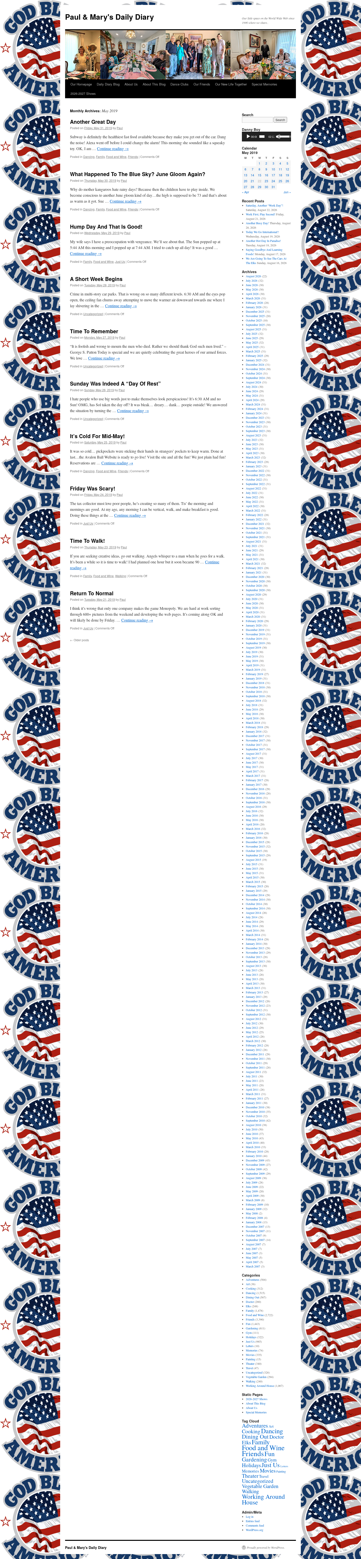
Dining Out (252, 1297)
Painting (250, 1359)
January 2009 (254, 1209)
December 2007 (255, 1226)
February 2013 (254, 992)
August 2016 (253, 806)
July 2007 (251, 1249)
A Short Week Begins (96, 278)
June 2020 (252, 603)
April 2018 (252, 718)
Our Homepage (81, 84)
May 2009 (252, 1191)
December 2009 (255, 1160)
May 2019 (252, 661)
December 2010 (255, 1107)
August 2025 (253, 329)
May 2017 (252, 767)
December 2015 (255, 842)
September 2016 (255, 802)
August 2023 (253, 435)
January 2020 (254, 625)
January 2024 (254, 413)
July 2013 (251, 970)
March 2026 (253, 298)
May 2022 (252, 501)
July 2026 (251, 280)
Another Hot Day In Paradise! (263, 241)
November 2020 (255, 581)
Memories (252, 1350)
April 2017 (252, 771)
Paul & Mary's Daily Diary (109, 16)
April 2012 (252, 1036)
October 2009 (254, 1169)
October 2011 (254, 1063)
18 (280, 175)
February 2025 (254, 356)
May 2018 (252, 714)
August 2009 (253, 1178)
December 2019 (255, 630)
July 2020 (251, 599)
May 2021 (252, 555)
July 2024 (251, 387)
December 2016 (255, 789)
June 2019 (252, 656)
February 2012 (254, 1045)
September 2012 (255, 1014)
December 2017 (255, 736)
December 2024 (255, 364)
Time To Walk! (87, 540)
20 (245, 181)
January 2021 (254, 572)
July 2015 (251, 864)
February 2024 (254, 409)
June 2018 (252, 709)
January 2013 (254, 997)
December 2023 (255, 417)
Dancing (89, 156)
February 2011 (254, 1098)
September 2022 (255, 484)
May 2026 (252, 289)
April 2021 (252, 559)
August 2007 (253, 1244)
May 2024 (252, 395)
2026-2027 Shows (83, 93)
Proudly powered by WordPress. (266, 1547)
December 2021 (255, 524)
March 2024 (253, 404)
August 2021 (253, 541)
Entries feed (253, 1521)
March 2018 (253, 722)
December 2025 (255, 311)
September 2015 (255, 855)
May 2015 (252, 873)
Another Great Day (93, 121)
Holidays (251, 1337)
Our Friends (202, 84)
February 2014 (254, 939)
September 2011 (255, 1067)
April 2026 (252, 294)
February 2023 (254, 462)
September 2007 (255, 1240)
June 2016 (252, 815)
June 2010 (252, 1134)
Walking (120, 576)
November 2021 (255, 528)
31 (273, 187)
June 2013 (252, 974)
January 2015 (254, 890)
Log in (249, 1516)
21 (252, 181)
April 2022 (252, 506)
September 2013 (255, 961)
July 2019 (251, 652)
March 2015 (253, 882)
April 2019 (252, 665)
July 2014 (251, 917)
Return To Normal (91, 593)
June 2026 (252, 285)
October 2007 (254, 1235)
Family (100, 156)
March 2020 (253, 616)
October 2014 (254, 904)
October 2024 (254, 373)
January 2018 (254, 731)
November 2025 (255, 316)
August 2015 (253, 860)
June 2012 (252, 1028)
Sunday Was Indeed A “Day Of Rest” (115, 383)
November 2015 (255, 846)
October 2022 (254, 479)
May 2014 (252, 926)
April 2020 (252, 612)
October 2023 (254, 426)
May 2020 (252, 608)
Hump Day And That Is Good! (106, 226)
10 (273, 169)
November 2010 (255, 1112)
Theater (250, 1363)
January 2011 (254, 1103)
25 (280, 181)
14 (252, 175)
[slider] (261, 136)
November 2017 (255, 740)
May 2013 (252, 979)
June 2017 (252, 762)
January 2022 (254, 519)
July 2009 (251, 1182)
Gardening (252, 1328)
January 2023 (254, 466)
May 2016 (252, 820)
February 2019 (254, 674)
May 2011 (252, 1085)
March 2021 (253, 563)
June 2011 (252, 1081)
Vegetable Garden (256, 1377)
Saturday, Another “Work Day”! (264, 205)
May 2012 (252, 1032)
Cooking (251, 1288)
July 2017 (251, 758)
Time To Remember (94, 331)
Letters (250, 1346)
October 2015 (254, 851)
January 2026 (254, 307)
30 (266, 187)
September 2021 (255, 537)
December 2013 (255, 948)
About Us (131, 84)
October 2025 (254, 320)
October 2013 (254, 957)
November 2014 (255, 899)
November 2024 (255, 369)
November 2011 (255, 1058)
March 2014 (253, 935)
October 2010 (254, 1116)
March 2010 (253, 1147)
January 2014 (254, 944)
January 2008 (254, 1222)
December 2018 (255, 683)
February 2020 (254, 621)
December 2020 (255, 577)
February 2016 (254, 833)
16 (266, 175)
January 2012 (254, 1050)
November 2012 (255, 1005)
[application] (266, 136)
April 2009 (252, 1195)
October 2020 (254, 585)
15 (259, 175)
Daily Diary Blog (108, 84)
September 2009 (255, 1173)
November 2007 (255, 1231)
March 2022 (253, 510)
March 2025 (253, 351)
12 (287, 169)
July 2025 (251, 333)
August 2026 (253, 276)
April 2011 (252, 1089)
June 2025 (252, 338)
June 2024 (252, 391)
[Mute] (278, 136)
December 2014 (255, 895)
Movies (250, 1355)
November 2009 (255, 1165)
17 (273, 175)
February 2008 (254, 1218)
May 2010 (252, 1138)
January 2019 (254, 678)
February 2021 (254, 568)
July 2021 (251, 546)
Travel (249, 1368)
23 (266, 181)
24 (273, 181)
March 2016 (253, 829)
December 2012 (255, 1001)
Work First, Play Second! (260, 214)
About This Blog (154, 84)
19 (287, 175)
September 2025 (255, 325)
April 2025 (252, 347)
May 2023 (252, 448)
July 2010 (251, 1129)
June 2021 (252, 550)
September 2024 (255, 378)
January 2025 (254, 360)
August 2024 (253, 382)
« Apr (245, 192)
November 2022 (255, 475)
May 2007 (252, 1257)
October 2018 (254, 692)
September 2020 (255, 590)
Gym (249, 1333)
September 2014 (255, 908)
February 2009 (254, 1204)
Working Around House (260, 1386)
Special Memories (264, 84)
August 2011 (253, 1072)
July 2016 (251, 811)
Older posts (79, 640)
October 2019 (254, 638)
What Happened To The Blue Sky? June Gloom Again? (137, 174)
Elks (248, 1306)
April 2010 (252, 1142)
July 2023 (251, 440)
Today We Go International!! (262, 232)
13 (245, 175)
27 (245, 187)
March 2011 (253, 1094)
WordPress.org (254, 1530)
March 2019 (253, 669)
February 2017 (254, 780)
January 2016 (254, 837)
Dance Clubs (179, 84)
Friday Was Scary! (92, 488)
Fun (248, 1324)
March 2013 (253, 988)
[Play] (248, 136)
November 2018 (255, 687)
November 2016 (255, 793)
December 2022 (255, 471)
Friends (133, 156)
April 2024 (252, 400)
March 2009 (253, 1200)
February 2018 (254, 727)
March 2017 (253, 776)
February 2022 (254, 515)
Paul (120, 128)
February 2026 (254, 303)
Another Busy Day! (257, 223)
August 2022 (253, 488)
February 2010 (254, 1151)
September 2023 (255, 431)
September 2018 (255, 696)
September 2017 (255, 749)
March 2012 (253, 1041)
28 (252, 187)
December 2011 (255, 1054)
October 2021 (254, 532)
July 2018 (251, 705)
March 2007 (253, 1266)
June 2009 (252, 1187)
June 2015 (252, 868)
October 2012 (254, 1010)
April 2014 (252, 930)
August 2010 (253, 1125)
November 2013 (255, 952)
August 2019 (253, 647)
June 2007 (252, 1253)
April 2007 (252, 1262)
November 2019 (255, 634)
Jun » (287, 192)
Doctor (250, 1302)
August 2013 (253, 966)
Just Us (120, 261)
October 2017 (254, 745)
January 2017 (254, 784)
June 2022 (252, 497)
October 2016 (254, 798)
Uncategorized (93, 314)
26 (287, 181)
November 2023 (255, 422)
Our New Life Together (231, 84)
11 (280, 169)
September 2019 (255, 643)
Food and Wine (116, 156)
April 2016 (252, 824)
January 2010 (254, 1156)
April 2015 (252, 877)
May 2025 (252, 342)
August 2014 (253, 913)
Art (248, 1284)
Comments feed (255, 1525)
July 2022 (251, 493)
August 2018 (253, 700)
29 (259, 187)
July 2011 (251, 1076)
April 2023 (252, 453)
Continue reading (113, 148)
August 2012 (253, 1019)
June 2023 (252, 444)
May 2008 (252, 1213)
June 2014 (252, 921)
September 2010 (255, 1120)
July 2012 (251, 1023)
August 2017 (253, 753)
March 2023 (253, 457)
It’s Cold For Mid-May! (97, 436)
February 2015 (254, 886)
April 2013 (252, 983)
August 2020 (253, 594)
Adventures (252, 1279)
